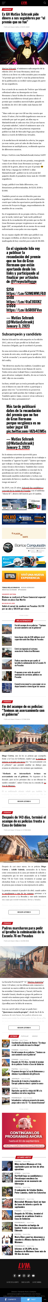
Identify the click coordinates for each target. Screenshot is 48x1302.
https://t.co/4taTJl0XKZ (23, 301)
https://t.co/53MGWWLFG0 (26, 293)
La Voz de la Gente (13, 1282)
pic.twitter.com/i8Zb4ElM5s (26, 431)
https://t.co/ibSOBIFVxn (24, 310)
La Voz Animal (36, 1282)
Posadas (22, 590)
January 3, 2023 (18, 326)
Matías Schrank (9, 68)
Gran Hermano (28, 587)
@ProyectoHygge (24, 281)
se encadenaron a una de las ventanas (18, 893)
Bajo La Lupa (26, 1282)
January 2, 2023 (18, 447)
